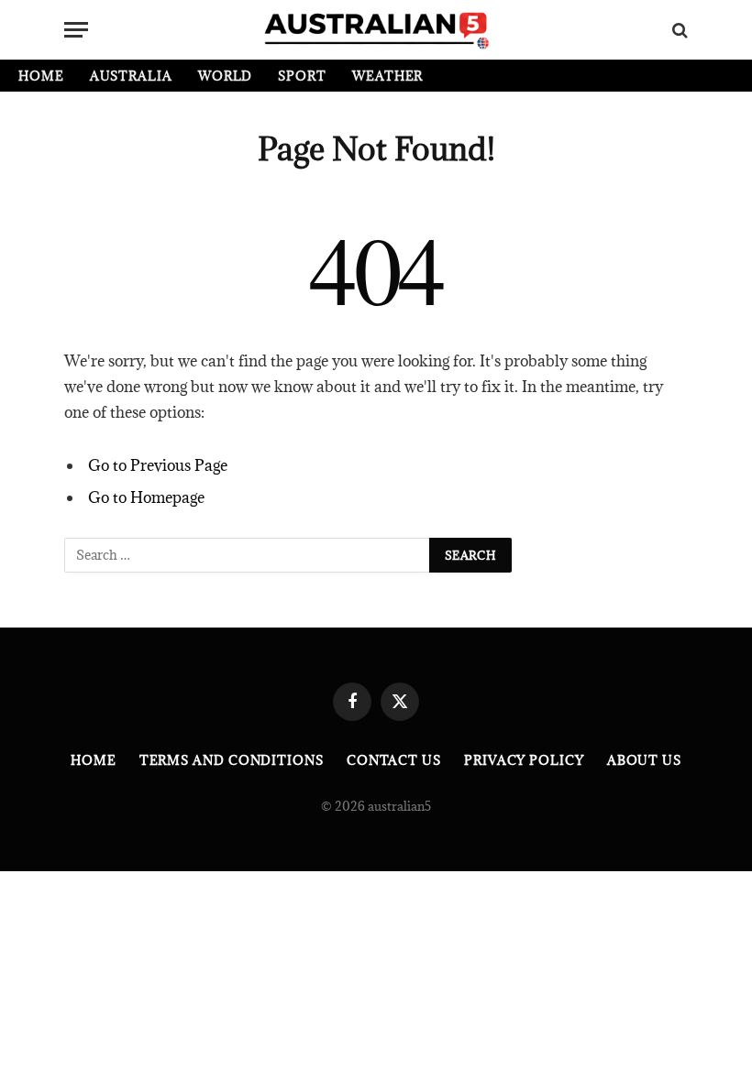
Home (41, 76)
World (225, 76)
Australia (131, 76)
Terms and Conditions (231, 760)
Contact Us (394, 760)
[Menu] (76, 29)
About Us (644, 760)
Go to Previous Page (157, 465)
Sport (302, 76)
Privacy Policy (524, 760)
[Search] (678, 29)
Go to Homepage (146, 497)
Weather (387, 76)
